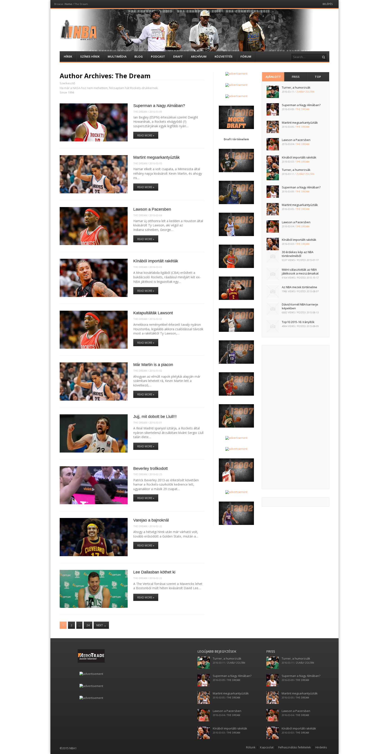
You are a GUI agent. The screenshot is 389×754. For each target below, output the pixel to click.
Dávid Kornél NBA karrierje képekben (300, 306)
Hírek (68, 56)
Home (68, 4)
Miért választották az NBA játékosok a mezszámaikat (300, 271)
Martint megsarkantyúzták (156, 157)
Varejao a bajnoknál (151, 520)
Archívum (198, 56)
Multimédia (117, 56)
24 (88, 625)
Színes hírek (90, 56)
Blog (138, 56)
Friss (296, 77)
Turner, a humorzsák (296, 87)
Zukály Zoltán (305, 91)
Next (101, 625)
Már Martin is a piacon (153, 364)
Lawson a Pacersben (152, 209)
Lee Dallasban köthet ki (154, 572)
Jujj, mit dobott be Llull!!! (155, 416)
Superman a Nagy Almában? (159, 105)
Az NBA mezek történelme (299, 287)
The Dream (140, 111)
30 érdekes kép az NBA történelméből (297, 254)
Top (318, 77)
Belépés (327, 4)
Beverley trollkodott (150, 468)
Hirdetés (321, 747)
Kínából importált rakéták (155, 261)
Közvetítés (224, 56)
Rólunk (251, 747)
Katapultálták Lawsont (153, 313)
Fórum (245, 56)
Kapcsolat (267, 747)
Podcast (158, 56)
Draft (178, 56)
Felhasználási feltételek (294, 747)
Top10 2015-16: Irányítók (298, 322)
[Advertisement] (296, 417)
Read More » (145, 135)
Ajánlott (273, 77)
